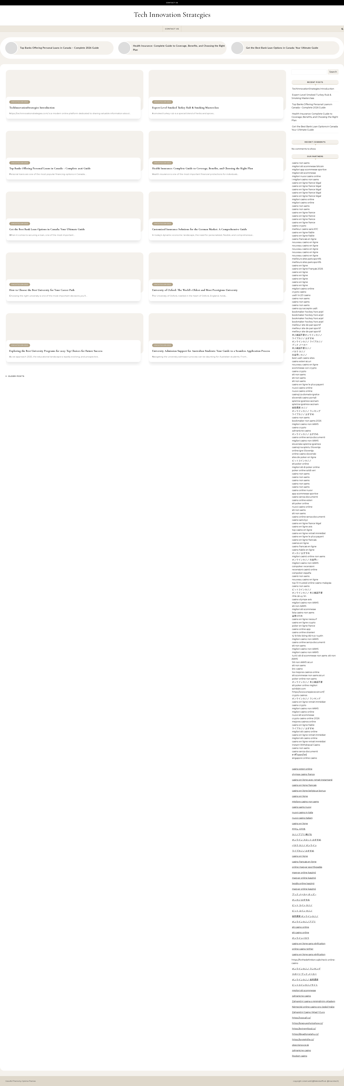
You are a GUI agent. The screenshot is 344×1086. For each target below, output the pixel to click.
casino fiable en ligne (303, 550)
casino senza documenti (305, 497)
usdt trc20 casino (301, 295)
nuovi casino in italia (302, 812)
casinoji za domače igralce (305, 394)
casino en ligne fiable (303, 232)
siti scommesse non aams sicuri (308, 675)
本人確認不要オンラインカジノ (307, 335)
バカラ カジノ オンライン (304, 845)
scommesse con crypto (304, 368)
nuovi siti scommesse (303, 715)
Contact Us (172, 3)
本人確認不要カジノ (301, 348)
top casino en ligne (302, 530)
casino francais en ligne (304, 239)
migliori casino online (303, 199)
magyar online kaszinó (304, 872)
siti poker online (300, 464)
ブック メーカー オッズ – (304, 894)
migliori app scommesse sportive (309, 169)
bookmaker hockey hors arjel (307, 312)
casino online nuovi (302, 490)
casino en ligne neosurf (304, 619)
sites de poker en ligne (304, 457)
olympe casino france (303, 774)
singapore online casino (304, 758)
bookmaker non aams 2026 (306, 421)
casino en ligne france (303, 212)
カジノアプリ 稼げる (302, 834)
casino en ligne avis (302, 526)
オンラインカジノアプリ (304, 921)
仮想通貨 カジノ (300, 407)
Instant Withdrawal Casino (306, 745)
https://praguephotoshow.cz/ (307, 1023)
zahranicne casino (301, 430)
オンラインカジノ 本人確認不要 (307, 592)
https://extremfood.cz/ (304, 1028)
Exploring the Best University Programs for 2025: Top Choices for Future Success (56, 351)
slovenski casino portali (304, 397)
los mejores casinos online (305, 672)
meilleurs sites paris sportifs (306, 259)
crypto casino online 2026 (305, 718)
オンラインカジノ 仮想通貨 (305, 979)
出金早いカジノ (299, 355)
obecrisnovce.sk (300, 1045)
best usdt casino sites (303, 358)
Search (333, 72)
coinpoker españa (301, 573)
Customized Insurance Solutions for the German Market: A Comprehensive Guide (199, 229)
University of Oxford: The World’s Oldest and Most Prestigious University (195, 290)
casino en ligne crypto (304, 622)
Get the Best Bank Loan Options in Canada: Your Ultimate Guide (47, 229)
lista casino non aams (303, 612)
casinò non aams (300, 576)
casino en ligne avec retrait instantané (312, 780)
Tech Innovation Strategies (172, 14)
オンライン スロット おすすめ (306, 840)
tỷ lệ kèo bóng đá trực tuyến (307, 635)
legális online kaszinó (303, 883)
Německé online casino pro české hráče (313, 1007)
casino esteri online (302, 769)
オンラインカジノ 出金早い (305, 559)
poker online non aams (304, 678)
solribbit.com (299, 688)
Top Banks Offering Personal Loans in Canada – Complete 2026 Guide (50, 168)
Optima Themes (29, 1081)
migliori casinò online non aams (308, 556)
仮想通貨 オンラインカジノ (305, 916)
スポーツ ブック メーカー (304, 974)
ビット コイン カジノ (302, 905)
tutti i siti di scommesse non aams (309, 655)
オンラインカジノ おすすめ (305, 434)
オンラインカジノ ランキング (306, 411)
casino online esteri (302, 500)
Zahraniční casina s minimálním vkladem (313, 1001)
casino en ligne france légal (306, 183)
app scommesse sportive (305, 493)
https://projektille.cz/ (303, 1039)
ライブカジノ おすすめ (303, 338)
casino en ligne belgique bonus (309, 790)
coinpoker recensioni (303, 566)
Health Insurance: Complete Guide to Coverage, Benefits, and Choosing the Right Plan (202, 168)
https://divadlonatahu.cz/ (305, 1034)
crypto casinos (299, 695)
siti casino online (300, 927)
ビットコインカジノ (301, 460)
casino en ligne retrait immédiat (309, 533)
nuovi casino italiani (302, 818)
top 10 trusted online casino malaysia (311, 583)
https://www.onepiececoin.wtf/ (308, 692)
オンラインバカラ (300, 938)
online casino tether (302, 949)
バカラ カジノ (298, 351)
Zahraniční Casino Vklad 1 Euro (308, 1012)
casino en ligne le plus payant (308, 384)
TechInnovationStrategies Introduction (32, 107)
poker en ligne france (303, 626)
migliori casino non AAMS (305, 424)
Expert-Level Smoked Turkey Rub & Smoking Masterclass (185, 107)
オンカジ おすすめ (301, 553)
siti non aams (299, 374)
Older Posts (15, 376)
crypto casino (299, 292)
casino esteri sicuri (301, 361)
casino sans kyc (300, 520)
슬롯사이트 (297, 616)
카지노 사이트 (298, 829)
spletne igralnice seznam (305, 401)
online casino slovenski (304, 454)
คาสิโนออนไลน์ (299, 754)
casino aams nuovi (301, 807)
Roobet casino (299, 1056)
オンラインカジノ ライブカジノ (307, 341)
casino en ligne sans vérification (308, 943)
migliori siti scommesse (304, 173)
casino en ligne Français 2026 (307, 269)
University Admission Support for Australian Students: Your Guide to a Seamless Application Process (211, 351)
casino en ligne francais (304, 540)
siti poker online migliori (304, 685)
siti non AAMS (299, 606)
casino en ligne (300, 265)
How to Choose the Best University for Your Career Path (41, 290)
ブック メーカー (300, 345)
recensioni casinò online (304, 569)
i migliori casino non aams (305, 179)
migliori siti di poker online (306, 467)
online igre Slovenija (302, 450)
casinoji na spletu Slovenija (306, 447)
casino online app (301, 629)
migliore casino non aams (305, 801)
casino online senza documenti (308, 437)
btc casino (297, 669)
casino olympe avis (302, 599)
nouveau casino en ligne (305, 242)
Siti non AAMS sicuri (302, 662)
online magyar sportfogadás (307, 867)
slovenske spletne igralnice (306, 444)
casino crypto (299, 225)
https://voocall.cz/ (301, 1018)
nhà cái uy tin (299, 596)
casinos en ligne (300, 543)
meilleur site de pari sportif (306, 325)
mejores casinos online (304, 721)
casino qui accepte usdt (304, 308)
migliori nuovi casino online (306, 176)
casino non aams (300, 163)
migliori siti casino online (304, 731)
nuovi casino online (302, 388)
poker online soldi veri (304, 470)
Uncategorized (19, 102)
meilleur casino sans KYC (305, 229)
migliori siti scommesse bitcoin (308, 166)
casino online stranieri (303, 632)
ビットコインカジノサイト (305, 985)
